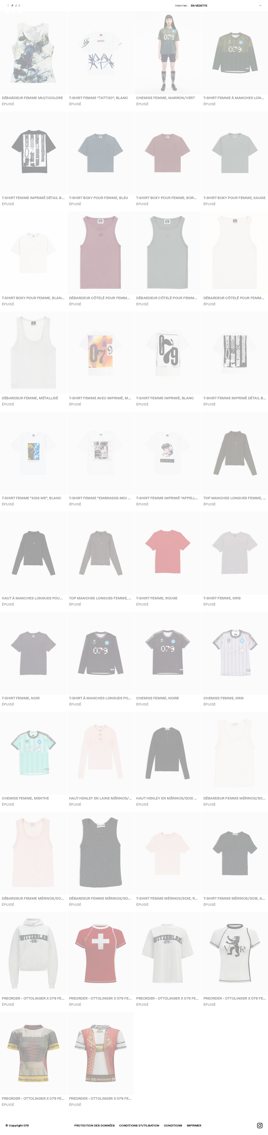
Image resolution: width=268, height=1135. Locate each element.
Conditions (173, 1125)
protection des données (94, 1125)
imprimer (194, 1125)
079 (26, 1125)
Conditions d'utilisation (139, 1125)
